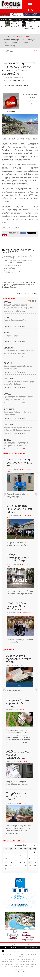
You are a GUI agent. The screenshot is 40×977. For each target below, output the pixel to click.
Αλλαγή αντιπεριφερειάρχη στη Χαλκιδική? (18, 557)
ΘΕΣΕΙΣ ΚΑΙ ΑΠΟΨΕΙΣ (6, 964)
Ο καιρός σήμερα (11, 335)
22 (30, 862)
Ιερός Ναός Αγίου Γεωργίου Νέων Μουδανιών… (17, 606)
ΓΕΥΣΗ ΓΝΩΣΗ (32, 961)
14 (25, 859)
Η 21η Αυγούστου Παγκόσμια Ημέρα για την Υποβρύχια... (19, 382)
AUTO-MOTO (30, 959)
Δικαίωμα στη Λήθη (7, 945)
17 (6, 862)
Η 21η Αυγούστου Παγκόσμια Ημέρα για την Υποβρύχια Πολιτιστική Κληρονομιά (29, 26)
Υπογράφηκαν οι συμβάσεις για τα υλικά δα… (16, 796)
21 (25, 862)
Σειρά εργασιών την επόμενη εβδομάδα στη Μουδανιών (16, 444)
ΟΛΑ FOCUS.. (19, 957)
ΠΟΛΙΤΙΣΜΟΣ (9, 378)
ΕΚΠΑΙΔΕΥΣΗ (26, 964)
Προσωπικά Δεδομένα (20, 945)
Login (28, 9)
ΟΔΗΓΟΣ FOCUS (19, 969)
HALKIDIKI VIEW (18, 966)
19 (15, 862)
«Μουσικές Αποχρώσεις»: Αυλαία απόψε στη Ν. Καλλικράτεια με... (18, 428)
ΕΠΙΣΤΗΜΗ (34, 964)
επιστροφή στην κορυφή (27, 293)
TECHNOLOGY (8, 966)
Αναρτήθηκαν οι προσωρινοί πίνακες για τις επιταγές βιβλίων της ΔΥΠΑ (17, 272)
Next (36, 494)
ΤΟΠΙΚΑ (7, 440)
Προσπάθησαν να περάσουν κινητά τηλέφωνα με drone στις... (18, 398)
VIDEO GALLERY (28, 966)
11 (11, 859)
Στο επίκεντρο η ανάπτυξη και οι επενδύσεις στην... (18, 367)
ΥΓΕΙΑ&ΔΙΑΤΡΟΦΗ (31, 954)
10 (6, 859)
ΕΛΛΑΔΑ (11, 85)
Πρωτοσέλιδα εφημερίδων (15, 320)
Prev (5, 494)
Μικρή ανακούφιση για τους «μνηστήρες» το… (20, 462)
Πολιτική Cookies (33, 945)
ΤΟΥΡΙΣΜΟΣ (9, 409)
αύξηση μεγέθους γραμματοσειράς (22, 82)
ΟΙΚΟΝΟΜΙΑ (9, 348)
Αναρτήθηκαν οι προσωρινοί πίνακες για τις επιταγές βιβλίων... (19, 351)
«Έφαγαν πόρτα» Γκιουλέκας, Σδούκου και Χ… (19, 509)
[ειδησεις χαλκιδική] (3, 951)
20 (20, 862)
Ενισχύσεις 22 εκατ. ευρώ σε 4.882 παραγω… (18, 703)
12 (15, 859)
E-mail (26, 85)
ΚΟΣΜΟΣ (28, 952)
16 (35, 859)
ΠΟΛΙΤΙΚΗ (8, 363)
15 (30, 859)
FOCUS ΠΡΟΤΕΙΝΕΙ (9, 959)
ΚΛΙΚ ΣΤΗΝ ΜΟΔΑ (6, 961)
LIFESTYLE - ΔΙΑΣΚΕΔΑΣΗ (20, 961)
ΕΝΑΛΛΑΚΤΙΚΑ (17, 964)
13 (20, 859)
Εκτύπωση (19, 85)
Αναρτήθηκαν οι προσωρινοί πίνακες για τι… (18, 659)
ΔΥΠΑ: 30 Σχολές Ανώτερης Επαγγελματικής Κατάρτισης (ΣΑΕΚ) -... (20, 306)
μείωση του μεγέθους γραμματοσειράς (20, 82)
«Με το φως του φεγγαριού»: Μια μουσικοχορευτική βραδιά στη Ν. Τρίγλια (12, 25)
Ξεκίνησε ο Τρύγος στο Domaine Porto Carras (18, 413)
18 (11, 862)
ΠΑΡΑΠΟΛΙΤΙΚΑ (20, 959)
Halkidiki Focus (19, 80)
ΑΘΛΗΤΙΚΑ (13, 954)
